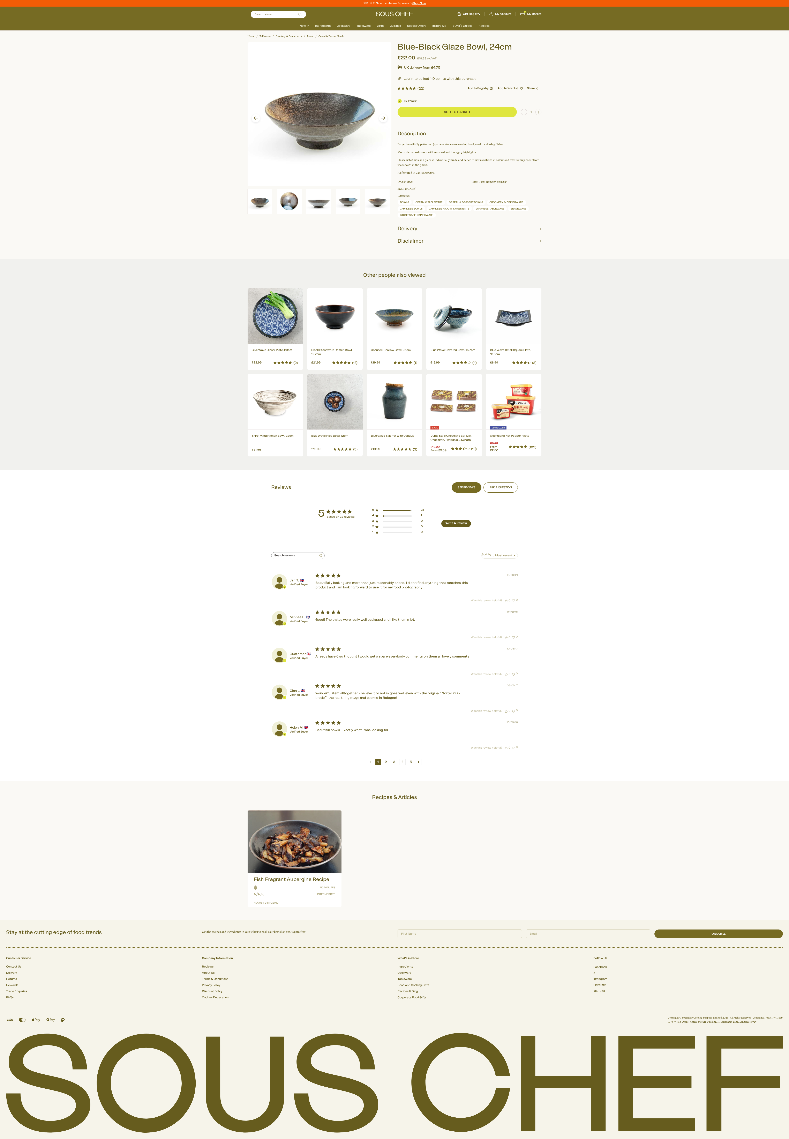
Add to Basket (275, 361)
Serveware (518, 208)
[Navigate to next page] (418, 762)
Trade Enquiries (16, 991)
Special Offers (416, 25)
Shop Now (419, 3)
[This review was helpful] (506, 600)
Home (251, 36)
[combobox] (500, 555)
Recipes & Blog (408, 991)
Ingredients (323, 25)
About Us (208, 972)
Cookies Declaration (215, 997)
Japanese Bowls (411, 208)
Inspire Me (439, 25)
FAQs (10, 997)
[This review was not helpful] (513, 600)
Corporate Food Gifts (412, 997)
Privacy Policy (211, 985)
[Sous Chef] (394, 14)
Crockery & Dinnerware (289, 36)
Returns (11, 979)
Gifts (380, 25)
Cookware (343, 25)
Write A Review (456, 523)
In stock (410, 101)
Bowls (310, 36)
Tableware (363, 25)
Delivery (11, 972)
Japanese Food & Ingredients (449, 208)
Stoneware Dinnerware (416, 215)
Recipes (484, 25)
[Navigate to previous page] (370, 762)
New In (304, 25)
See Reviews (466, 487)
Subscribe (719, 934)
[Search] (300, 14)
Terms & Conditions (215, 979)
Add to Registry (478, 88)
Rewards (12, 985)
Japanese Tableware (490, 208)
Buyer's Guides (462, 25)
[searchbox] (294, 555)
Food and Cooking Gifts (413, 985)
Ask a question (500, 487)
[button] (256, 118)
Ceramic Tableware (429, 202)
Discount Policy (212, 991)
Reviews (207, 966)
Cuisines (395, 25)
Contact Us (13, 966)
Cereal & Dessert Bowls (331, 36)
